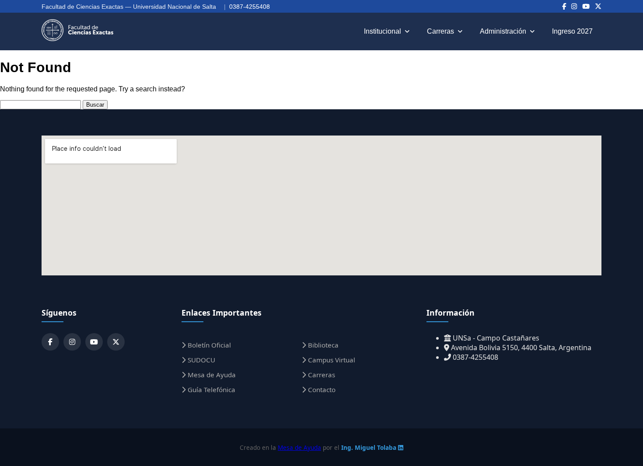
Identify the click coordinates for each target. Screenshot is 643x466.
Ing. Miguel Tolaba (369, 447)
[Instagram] (574, 6)
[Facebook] (564, 6)
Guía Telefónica (210, 389)
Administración (503, 31)
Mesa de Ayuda (211, 374)
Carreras (440, 31)
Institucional (382, 31)
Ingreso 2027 (572, 31)
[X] (598, 6)
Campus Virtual (330, 359)
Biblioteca (322, 345)
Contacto (320, 389)
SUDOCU (200, 359)
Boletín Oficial (208, 345)
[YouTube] (586, 6)
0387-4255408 (249, 6)
